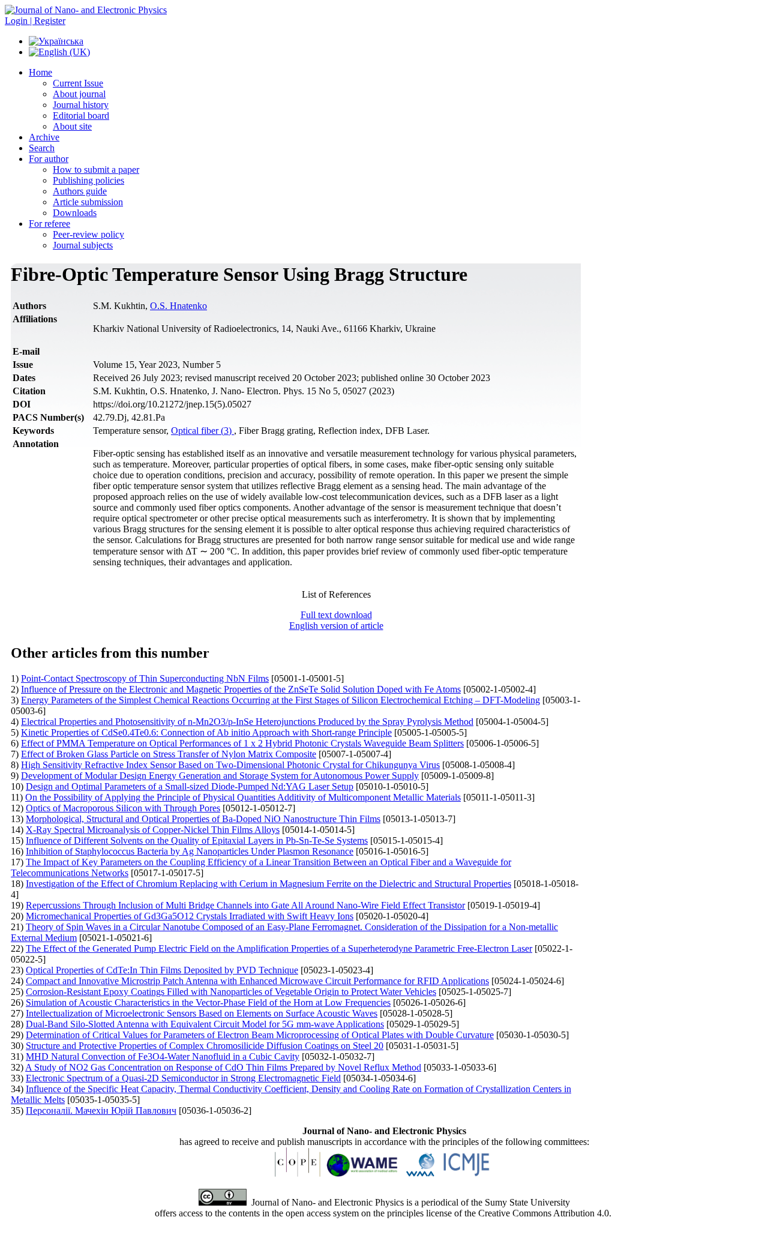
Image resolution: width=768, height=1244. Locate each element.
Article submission (88, 202)
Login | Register (35, 21)
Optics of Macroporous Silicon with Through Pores (123, 808)
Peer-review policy (88, 234)
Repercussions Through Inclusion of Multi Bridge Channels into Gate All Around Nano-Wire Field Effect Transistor (245, 905)
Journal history (81, 105)
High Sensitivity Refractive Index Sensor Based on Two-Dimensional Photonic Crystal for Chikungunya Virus (230, 765)
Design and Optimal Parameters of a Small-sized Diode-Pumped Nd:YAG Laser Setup (189, 786)
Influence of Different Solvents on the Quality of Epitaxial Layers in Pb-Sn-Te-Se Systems (197, 840)
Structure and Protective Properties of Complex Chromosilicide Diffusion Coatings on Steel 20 (204, 1046)
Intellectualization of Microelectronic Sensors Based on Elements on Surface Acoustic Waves (201, 1013)
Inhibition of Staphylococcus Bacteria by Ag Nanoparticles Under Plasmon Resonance (189, 851)
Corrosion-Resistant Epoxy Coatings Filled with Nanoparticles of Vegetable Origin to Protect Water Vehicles (231, 992)
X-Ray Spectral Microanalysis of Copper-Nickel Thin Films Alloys (153, 830)
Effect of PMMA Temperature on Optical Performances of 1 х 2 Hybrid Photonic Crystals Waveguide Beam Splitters (242, 743)
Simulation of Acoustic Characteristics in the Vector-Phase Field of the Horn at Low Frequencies (208, 1002)
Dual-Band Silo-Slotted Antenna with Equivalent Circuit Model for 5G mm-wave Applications (205, 1024)
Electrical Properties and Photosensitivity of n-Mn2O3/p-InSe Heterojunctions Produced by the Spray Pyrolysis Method (247, 722)
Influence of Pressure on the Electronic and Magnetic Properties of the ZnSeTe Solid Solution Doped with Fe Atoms (241, 689)
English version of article (336, 625)
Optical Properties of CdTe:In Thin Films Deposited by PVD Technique (162, 970)
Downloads (75, 213)
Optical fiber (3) (202, 430)
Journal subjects (83, 245)
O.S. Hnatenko (178, 306)
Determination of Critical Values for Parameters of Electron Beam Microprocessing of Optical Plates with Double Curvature (260, 1035)
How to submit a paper (96, 169)
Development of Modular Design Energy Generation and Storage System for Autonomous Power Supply (220, 776)
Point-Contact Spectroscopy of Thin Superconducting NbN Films (145, 678)
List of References (336, 594)
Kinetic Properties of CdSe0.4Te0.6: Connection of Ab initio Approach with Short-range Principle (206, 732)
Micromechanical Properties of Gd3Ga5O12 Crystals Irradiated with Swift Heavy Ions (189, 916)
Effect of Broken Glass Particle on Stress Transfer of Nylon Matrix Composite (168, 754)
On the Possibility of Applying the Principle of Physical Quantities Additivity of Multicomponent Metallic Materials (243, 797)
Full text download (336, 615)
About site (72, 126)
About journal (79, 94)
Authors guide (80, 191)
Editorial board (81, 115)
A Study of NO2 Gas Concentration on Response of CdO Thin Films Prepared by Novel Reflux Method (223, 1067)
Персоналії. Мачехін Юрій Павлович (101, 1110)
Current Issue (78, 83)
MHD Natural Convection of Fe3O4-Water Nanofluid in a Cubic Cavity (162, 1056)
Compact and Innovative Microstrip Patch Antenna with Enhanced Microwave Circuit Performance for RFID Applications (257, 981)
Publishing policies (88, 180)
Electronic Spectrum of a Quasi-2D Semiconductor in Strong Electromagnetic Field (183, 1078)
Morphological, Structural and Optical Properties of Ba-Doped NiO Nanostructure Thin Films (203, 819)
